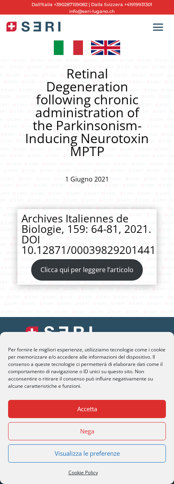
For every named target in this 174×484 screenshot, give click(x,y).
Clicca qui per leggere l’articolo (87, 269)
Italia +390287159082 (64, 4)
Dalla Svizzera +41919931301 (121, 4)
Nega (87, 431)
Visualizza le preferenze (87, 453)
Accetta (87, 409)
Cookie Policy (83, 472)
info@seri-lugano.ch (92, 11)
